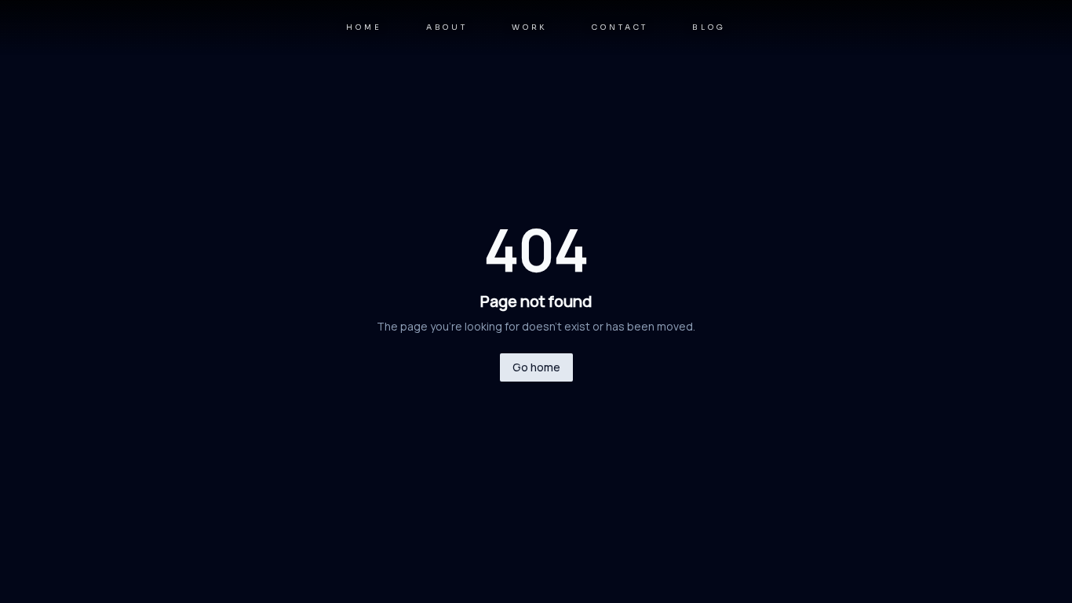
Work (530, 27)
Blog (708, 27)
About (447, 27)
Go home (536, 367)
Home (363, 27)
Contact (620, 27)
